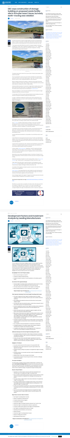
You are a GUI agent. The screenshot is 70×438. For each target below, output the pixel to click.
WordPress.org (48, 142)
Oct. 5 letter (16, 122)
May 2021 (47, 97)
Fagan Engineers (15, 170)
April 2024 (47, 48)
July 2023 (47, 60)
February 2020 (48, 325)
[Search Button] (61, 7)
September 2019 (48, 123)
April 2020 (47, 115)
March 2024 (48, 49)
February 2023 (48, 67)
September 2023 (48, 265)
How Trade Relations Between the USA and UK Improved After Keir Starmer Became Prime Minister (54, 20)
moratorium (15, 163)
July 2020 (47, 318)
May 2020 (47, 113)
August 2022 (48, 76)
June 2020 (47, 112)
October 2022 (48, 73)
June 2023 (47, 62)
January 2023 (48, 69)
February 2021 (48, 101)
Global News (30, 2)
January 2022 (48, 85)
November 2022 (48, 71)
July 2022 (47, 77)
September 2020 (48, 108)
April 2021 (47, 98)
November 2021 (48, 88)
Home (16, 2)
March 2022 (48, 83)
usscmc (12, 18)
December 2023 (48, 53)
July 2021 (47, 94)
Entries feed (48, 139)
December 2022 (48, 70)
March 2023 (48, 66)
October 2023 (48, 56)
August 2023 (48, 59)
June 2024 (47, 45)
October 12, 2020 (17, 18)
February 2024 (48, 258)
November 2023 (48, 55)
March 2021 (48, 99)
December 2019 (48, 120)
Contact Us (36, 2)
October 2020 (48, 106)
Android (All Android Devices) (32, 179)
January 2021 (48, 102)
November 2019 (48, 122)
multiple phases (35, 88)
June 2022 (47, 78)
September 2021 (48, 91)
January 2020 (48, 119)
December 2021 (48, 87)
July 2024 (47, 44)
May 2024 (47, 46)
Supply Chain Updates (22, 2)
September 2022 (48, 74)
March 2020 (48, 116)
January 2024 (48, 52)
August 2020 (48, 109)
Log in (47, 138)
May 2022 (47, 80)
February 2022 (48, 84)
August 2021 (48, 92)
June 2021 (47, 95)
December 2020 (48, 104)
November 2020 (48, 105)
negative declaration (22, 148)
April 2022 (47, 81)
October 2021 (48, 90)
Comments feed (48, 140)
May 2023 (47, 63)
